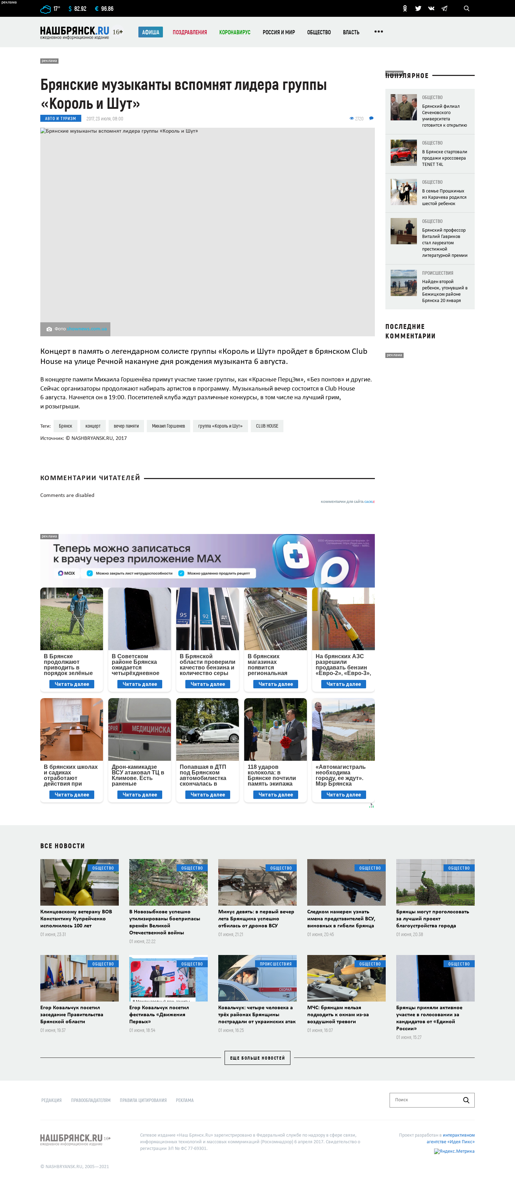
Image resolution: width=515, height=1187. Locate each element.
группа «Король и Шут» (220, 426)
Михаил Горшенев (168, 426)
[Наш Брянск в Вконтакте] (431, 8)
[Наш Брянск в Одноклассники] (405, 8)
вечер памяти (126, 426)
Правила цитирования (143, 1100)
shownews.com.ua (87, 329)
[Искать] (466, 1100)
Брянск (65, 426)
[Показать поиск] (467, 8)
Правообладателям (91, 1100)
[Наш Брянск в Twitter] (418, 8)
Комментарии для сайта (348, 502)
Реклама (185, 1100)
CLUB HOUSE (267, 426)
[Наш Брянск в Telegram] (444, 8)
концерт (93, 426)
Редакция (51, 1100)
